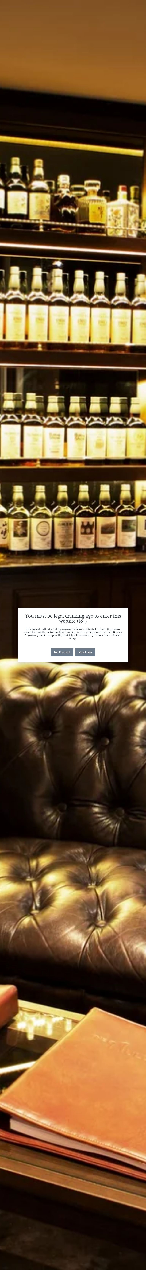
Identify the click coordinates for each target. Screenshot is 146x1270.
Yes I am (85, 652)
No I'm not (62, 652)
